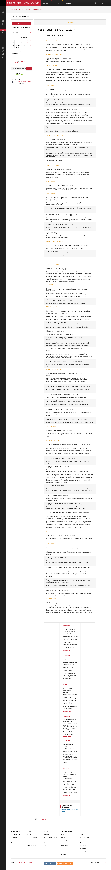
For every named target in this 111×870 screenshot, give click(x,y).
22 (13, 46)
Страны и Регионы (85, 843)
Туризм (63, 837)
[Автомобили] (3, 14)
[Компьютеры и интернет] (3, 30)
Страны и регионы (53, 165)
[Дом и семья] (3, 20)
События (46, 845)
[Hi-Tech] (3, 27)
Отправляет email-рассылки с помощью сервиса (31, 2)
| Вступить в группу (84, 44)
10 (19, 42)
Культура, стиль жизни (54, 135)
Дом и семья (50, 86)
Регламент (14, 840)
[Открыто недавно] (3, 11)
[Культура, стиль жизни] (3, 33)
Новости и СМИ (51, 65)
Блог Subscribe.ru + (32, 837)
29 (13, 47)
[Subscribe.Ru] (14, 3)
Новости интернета (37, 9)
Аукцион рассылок (49, 843)
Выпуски (45, 3)
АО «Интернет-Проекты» (26, 862)
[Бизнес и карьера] (3, 17)
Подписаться (21, 23)
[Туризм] (3, 51)
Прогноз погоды (84, 837)
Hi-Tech (63, 850)
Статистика (17, 79)
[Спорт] (3, 45)
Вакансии (30, 843)
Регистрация (14, 837)
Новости (27, 9)
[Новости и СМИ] (3, 36)
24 (19, 46)
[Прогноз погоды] (3, 42)
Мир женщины (51, 40)
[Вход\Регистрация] (95, 3)
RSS (30, 32)
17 (19, 44)
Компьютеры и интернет (17, 9)
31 (19, 47)
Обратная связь (31, 845)
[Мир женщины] (3, 23)
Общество (49, 285)
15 (13, 44)
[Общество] (3, 39)
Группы (56, 3)
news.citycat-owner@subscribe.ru (19, 61)
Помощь (13, 843)
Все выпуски (71, 22)
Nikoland (103, 862)
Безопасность (31, 840)
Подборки (68, 3)
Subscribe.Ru (20, 74)
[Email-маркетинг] (3, 57)
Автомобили (50, 181)
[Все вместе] (3, 8)
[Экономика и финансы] (3, 54)
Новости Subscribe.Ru (20, 16)
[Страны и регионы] (3, 48)
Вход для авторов (15, 834)
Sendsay (46, 840)
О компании (30, 834)
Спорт (48, 531)
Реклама (46, 834)
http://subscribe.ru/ (25, 58)
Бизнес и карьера (52, 440)
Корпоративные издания (50, 837)
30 (16, 47)
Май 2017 (24, 38)
